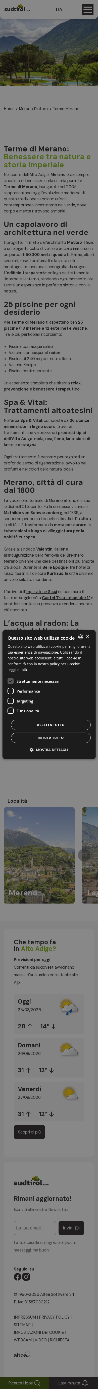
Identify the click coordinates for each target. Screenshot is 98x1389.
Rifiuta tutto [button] (51, 737)
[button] (49, 750)
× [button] (87, 636)
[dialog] (49, 694)
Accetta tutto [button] (50, 724)
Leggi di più (17, 669)
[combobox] (80, 636)
